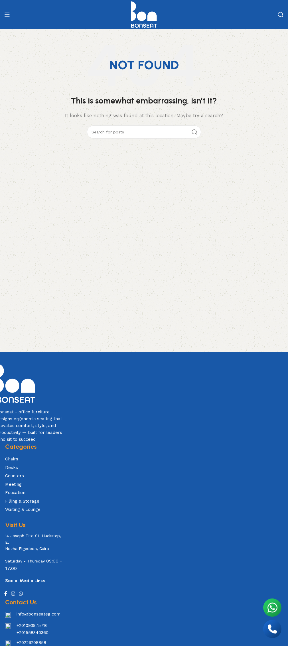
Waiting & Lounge (22, 509)
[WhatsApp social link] (21, 593)
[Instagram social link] (13, 593)
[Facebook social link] (5, 593)
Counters (14, 475)
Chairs (11, 459)
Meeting (13, 484)
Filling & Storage (22, 501)
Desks (11, 467)
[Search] (280, 14)
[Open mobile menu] (7, 14)
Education (15, 492)
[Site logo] (144, 14)
